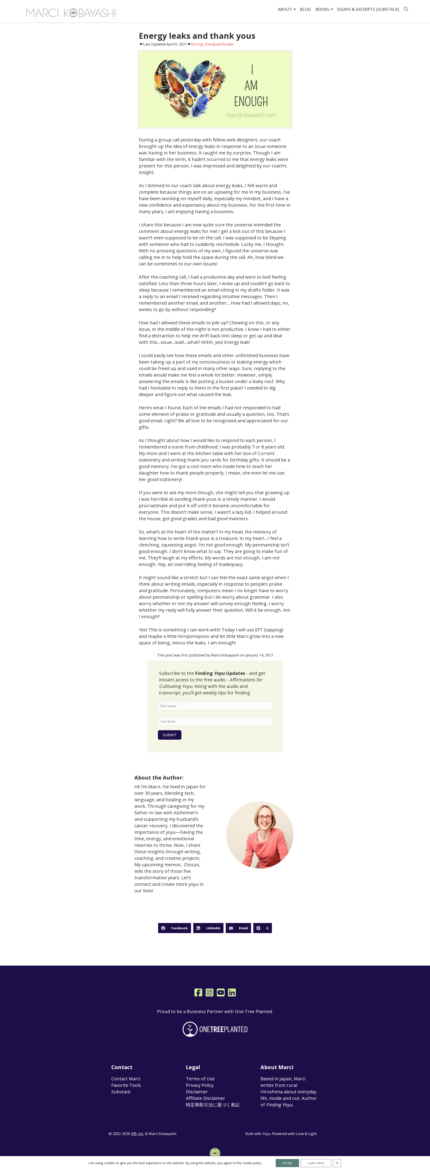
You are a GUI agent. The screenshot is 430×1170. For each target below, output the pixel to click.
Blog (305, 9)
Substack (121, 1092)
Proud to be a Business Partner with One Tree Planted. (215, 1011)
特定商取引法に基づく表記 (213, 1105)
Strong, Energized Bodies (212, 44)
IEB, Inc (137, 1133)
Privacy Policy (200, 1085)
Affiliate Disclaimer (205, 1098)
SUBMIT (170, 734)
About (285, 9)
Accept (287, 1163)
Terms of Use (200, 1079)
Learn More (316, 1163)
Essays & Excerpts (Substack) (368, 9)
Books (322, 9)
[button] (294, 9)
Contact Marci (125, 1079)
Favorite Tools (126, 1085)
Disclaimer (197, 1092)
